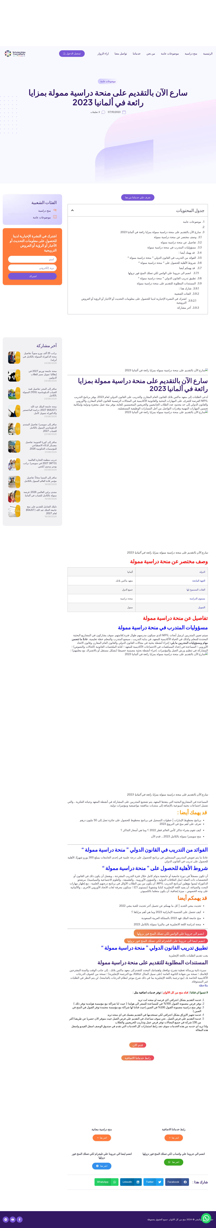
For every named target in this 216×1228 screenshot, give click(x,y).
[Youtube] (13, 1220)
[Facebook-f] (20, 1220)
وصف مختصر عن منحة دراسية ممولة (175, 237)
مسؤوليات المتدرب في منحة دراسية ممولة (171, 247)
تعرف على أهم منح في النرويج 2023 (180, 824)
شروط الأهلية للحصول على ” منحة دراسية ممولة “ (167, 262)
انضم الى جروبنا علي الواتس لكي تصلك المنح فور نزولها (160, 273)
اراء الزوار (103, 53)
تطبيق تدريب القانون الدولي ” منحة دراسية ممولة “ (167, 278)
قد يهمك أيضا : (187, 252)
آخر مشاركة (184, 307)
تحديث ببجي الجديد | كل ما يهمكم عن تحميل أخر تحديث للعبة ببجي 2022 (160, 905)
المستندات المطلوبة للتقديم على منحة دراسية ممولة (166, 283)
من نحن (150, 53)
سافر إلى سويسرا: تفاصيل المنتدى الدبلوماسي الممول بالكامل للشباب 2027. (40, 427)
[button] (72, 210)
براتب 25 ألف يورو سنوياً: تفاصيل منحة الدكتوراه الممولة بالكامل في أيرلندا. (40, 356)
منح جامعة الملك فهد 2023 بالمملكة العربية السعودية (171, 918)
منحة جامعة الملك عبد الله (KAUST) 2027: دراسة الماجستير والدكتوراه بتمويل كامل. (40, 409)
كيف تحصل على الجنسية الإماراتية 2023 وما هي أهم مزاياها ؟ (166, 912)
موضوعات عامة (170, 53)
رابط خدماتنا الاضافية (138, 1058)
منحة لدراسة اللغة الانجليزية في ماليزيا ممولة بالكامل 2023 (167, 924)
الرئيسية (207, 53)
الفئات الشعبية (182, 293)
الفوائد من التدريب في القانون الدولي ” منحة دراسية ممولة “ (162, 257)
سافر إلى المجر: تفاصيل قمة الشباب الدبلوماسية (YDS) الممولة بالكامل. (40, 392)
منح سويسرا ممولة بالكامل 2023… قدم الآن (176, 836)
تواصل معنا (121, 53)
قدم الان (137, 1045)
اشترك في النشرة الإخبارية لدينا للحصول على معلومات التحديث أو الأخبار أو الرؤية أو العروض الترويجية (133, 300)
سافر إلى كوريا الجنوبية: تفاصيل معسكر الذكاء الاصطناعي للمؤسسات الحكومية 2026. (41, 445)
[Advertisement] (115, 23)
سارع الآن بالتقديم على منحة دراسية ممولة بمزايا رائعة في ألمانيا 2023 (160, 232)
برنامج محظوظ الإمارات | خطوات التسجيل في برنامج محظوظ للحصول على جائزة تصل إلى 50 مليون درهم (140, 820)
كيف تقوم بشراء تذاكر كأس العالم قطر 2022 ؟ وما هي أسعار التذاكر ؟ (161, 830)
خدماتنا (137, 53)
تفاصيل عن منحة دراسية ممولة (178, 242)
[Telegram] (6, 1220)
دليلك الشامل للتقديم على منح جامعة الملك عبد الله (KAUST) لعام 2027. (41, 510)
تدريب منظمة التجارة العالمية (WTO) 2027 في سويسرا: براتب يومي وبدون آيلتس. (40, 463)
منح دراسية (191, 53)
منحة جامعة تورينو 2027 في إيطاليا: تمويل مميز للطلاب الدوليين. (43, 374)
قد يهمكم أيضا (187, 268)
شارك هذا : (185, 288)
